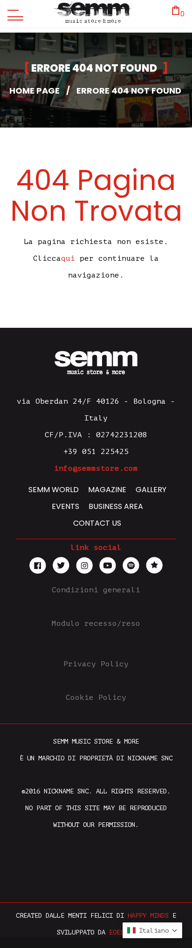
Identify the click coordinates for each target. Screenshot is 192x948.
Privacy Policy (96, 664)
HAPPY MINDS (148, 915)
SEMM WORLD (53, 489)
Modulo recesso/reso (96, 623)
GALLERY (151, 489)
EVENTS (65, 506)
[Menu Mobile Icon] (13, 14)
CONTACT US (97, 523)
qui (68, 258)
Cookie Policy (96, 697)
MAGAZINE (107, 489)
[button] (152, 930)
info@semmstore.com (96, 468)
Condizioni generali (96, 590)
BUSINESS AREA (116, 506)
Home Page (34, 90)
